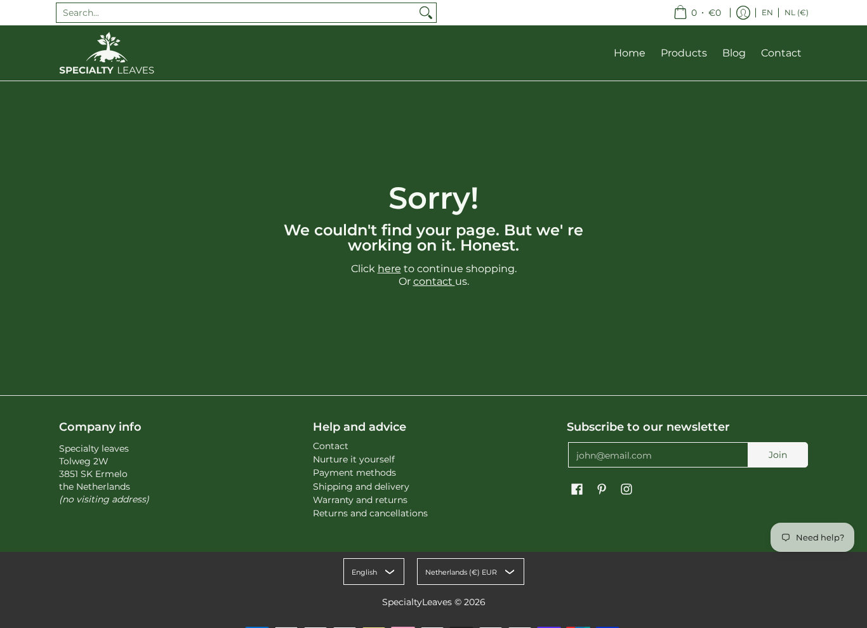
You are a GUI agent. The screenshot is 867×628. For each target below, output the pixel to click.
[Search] (426, 12)
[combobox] (236, 12)
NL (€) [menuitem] (796, 12)
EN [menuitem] (767, 12)
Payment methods (354, 472)
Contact (330, 446)
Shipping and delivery (361, 486)
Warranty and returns (360, 500)
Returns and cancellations (370, 513)
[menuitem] (697, 12)
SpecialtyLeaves (417, 602)
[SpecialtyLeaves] (106, 53)
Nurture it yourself (354, 459)
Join (778, 455)
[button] (577, 490)
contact (434, 281)
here (389, 269)
